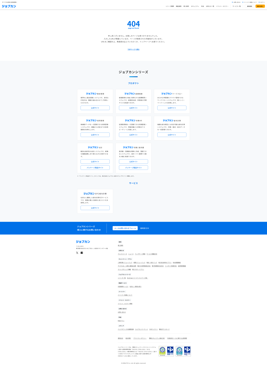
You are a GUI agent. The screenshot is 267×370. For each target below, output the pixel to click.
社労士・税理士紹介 (135, 286)
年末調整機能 (177, 262)
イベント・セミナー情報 (125, 303)
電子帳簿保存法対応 (158, 266)
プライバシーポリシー (140, 338)
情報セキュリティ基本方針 (157, 338)
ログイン (262, 2)
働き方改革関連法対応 (144, 266)
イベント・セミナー (222, 6)
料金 (202, 6)
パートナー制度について (250, 2)
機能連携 (178, 6)
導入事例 (186, 6)
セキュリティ (195, 6)
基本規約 (128, 338)
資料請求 (249, 6)
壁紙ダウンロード (164, 329)
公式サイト (95, 108)
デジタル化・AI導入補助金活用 (127, 266)
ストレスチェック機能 (124, 269)
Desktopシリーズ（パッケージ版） (137, 278)
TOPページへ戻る (133, 49)
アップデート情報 (140, 254)
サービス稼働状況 (152, 254)
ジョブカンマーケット (141, 329)
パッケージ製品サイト (95, 167)
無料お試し (260, 6)
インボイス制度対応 (171, 266)
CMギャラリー (153, 329)
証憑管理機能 (182, 266)
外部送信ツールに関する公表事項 (177, 338)
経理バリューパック (139, 262)
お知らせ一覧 (210, 6)
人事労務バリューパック (125, 262)
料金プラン (121, 321)
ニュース (131, 254)
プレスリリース (122, 254)
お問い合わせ (237, 2)
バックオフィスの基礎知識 (126, 329)
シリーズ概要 (170, 6)
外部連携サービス (123, 286)
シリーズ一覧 (122, 278)
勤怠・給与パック (152, 262)
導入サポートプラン (138, 269)
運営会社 (120, 338)
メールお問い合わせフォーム (125, 228)
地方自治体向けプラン (165, 262)
